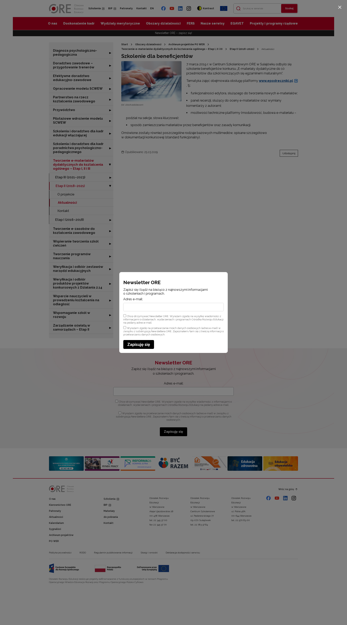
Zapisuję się (138, 344)
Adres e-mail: (133, 299)
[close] (340, 7)
